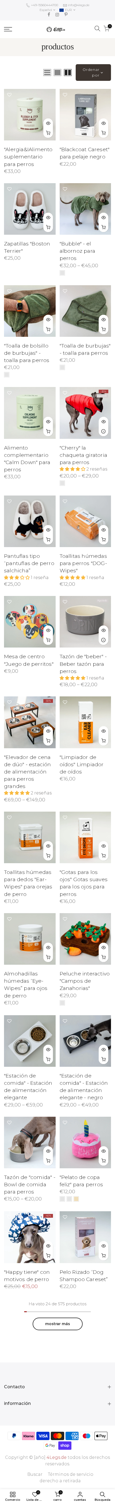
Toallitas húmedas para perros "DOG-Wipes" (83, 563)
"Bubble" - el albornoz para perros (77, 251)
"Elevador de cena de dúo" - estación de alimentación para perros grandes (27, 772)
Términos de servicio (70, 1474)
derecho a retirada (60, 1480)
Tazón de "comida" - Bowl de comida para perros (29, 1184)
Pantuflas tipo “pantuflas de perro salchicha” (29, 563)
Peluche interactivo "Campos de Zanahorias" (85, 981)
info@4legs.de (78, 5)
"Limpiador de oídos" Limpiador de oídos (82, 764)
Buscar (35, 1474)
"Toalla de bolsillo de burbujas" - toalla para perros (26, 353)
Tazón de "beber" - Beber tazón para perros (83, 663)
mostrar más (57, 1323)
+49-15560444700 (44, 5)
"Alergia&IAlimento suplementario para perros (28, 156)
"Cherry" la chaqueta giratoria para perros (84, 455)
